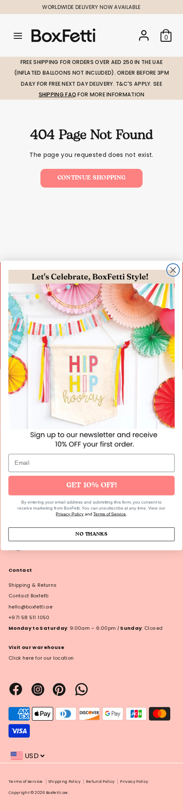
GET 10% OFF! (91, 485)
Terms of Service (109, 513)
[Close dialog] (173, 270)
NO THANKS (91, 534)
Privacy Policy (69, 513)
